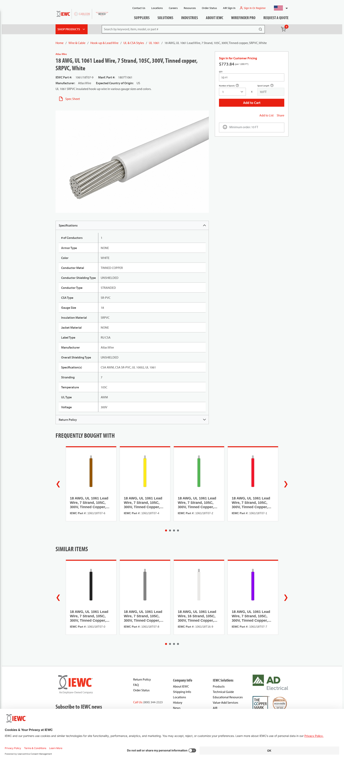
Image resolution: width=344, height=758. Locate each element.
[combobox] (279, 8)
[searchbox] (232, 92)
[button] (279, 8)
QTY (221, 71)
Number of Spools (231, 86)
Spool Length (267, 86)
